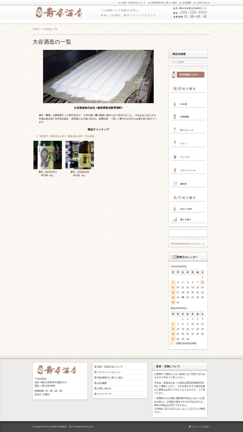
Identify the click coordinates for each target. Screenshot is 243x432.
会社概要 (102, 383)
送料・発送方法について (110, 366)
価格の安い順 (57, 136)
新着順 (43, 136)
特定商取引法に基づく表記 (180, 408)
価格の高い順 (74, 136)
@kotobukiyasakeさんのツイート (188, 243)
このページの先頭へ (200, 426)
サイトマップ (104, 394)
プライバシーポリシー (109, 372)
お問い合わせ (104, 388)
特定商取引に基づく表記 (110, 377)
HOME (36, 29)
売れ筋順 (89, 136)
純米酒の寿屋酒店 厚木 (61, 426)
